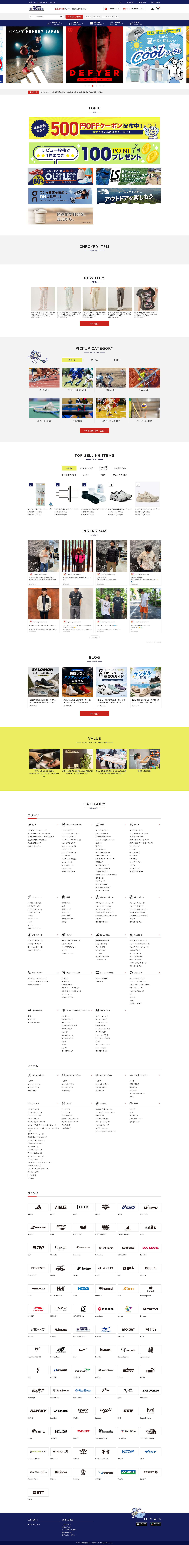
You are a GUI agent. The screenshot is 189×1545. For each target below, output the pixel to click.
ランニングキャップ (136, 959)
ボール (132, 1081)
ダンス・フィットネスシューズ (71, 991)
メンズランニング (33, 1109)
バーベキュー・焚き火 (103, 1038)
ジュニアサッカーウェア (70, 852)
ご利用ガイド (142, 2)
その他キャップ (135, 1122)
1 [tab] (85, 86)
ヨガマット (65, 981)
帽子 (131, 994)
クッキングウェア (101, 1022)
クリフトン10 (96, 16)
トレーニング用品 (102, 978)
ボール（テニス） (135, 868)
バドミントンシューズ (107, 16)
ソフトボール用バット (103, 852)
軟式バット (99, 846)
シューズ (65, 1032)
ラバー (64, 906)
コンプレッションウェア (69, 1025)
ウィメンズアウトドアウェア (139, 981)
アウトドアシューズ (136, 988)
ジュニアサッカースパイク (70, 833)
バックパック (66, 1109)
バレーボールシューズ (137, 903)
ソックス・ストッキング (103, 887)
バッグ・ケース (100, 881)
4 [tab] (96, 86)
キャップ (64, 1044)
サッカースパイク (67, 830)
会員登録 (130, 2)
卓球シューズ (66, 909)
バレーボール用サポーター (139, 909)
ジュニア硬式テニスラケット (139, 833)
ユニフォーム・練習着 (103, 868)
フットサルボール (67, 865)
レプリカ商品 (66, 856)
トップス (30, 1081)
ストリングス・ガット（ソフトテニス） (141, 843)
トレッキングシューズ (137, 991)
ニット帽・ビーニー (136, 1118)
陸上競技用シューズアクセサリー (39, 833)
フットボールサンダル (69, 846)
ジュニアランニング (34, 1115)
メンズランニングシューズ (138, 940)
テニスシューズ (135, 852)
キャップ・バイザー (136, 862)
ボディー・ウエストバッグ (70, 1118)
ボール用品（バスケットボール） (106, 915)
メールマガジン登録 (69, 1530)
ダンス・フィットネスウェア (70, 988)
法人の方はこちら (34, 1524)
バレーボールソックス (103, 1122)
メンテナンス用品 (102, 884)
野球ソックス (100, 1115)
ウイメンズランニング (35, 1112)
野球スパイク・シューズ (103, 856)
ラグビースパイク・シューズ (71, 940)
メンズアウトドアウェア (137, 978)
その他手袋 (99, 878)
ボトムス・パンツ (33, 1087)
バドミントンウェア (34, 912)
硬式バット (99, 843)
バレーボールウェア (136, 906)
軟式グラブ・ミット (102, 833)
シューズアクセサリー (69, 843)
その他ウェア (32, 1090)
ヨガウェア (65, 978)
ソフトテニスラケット (137, 836)
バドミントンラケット (35, 903)
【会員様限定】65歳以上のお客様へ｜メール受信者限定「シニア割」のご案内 (76, 92)
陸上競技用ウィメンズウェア (37, 840)
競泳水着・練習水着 (102, 940)
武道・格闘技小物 (34, 1022)
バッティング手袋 (101, 871)
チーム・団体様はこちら (133, 9)
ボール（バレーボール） (137, 912)
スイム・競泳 (32, 1175)
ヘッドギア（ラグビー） (69, 947)
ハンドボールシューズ (35, 940)
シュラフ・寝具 (100, 1025)
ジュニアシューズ (67, 1035)
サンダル (31, 1178)
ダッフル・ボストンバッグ (70, 1122)
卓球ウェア (65, 912)
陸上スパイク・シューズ (36, 1156)
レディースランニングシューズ (140, 944)
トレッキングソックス (102, 1125)
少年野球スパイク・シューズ (105, 859)
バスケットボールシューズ (104, 903)
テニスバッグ (134, 856)
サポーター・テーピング (137, 1093)
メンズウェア (66, 1016)
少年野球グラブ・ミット (103, 836)
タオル (132, 1097)
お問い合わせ (155, 2)
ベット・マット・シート (103, 1044)
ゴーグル (99, 953)
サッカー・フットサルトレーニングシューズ (42, 1125)
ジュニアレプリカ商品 (69, 859)
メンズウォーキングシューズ (37, 978)
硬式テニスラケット (136, 830)
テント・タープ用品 (102, 1035)
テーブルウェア (101, 1032)
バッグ (30, 922)
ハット (132, 1112)
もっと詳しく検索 (74, 16)
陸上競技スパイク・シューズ (37, 830)
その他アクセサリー (34, 846)
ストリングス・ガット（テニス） (139, 840)
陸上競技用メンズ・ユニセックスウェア (41, 836)
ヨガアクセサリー (68, 985)
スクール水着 (100, 947)
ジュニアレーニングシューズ (71, 840)
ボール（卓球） (66, 915)
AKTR (117, 16)
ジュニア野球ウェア (102, 865)
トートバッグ (66, 1112)
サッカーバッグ (67, 868)
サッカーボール (67, 862)
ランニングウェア (135, 950)
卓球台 (64, 922)
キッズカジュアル (33, 1172)
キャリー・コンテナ (102, 1016)
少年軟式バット (101, 849)
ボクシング (31, 1019)
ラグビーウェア (67, 944)
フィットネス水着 (101, 944)
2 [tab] (89, 86)
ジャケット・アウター (34, 1084)
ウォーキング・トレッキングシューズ (40, 1162)
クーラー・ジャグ (101, 1019)
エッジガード (134, 849)
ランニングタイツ (135, 953)
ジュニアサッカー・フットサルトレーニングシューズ (43, 1129)
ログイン (119, 2)
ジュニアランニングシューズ (139, 947)
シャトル (30, 915)
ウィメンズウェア (67, 1019)
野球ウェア (99, 862)
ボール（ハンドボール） (35, 947)
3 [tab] (92, 86)
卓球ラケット (66, 903)
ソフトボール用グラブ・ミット (105, 840)
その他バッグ (66, 1128)
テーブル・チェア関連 (103, 1029)
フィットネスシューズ (35, 1153)
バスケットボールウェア (104, 906)
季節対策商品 (134, 1084)
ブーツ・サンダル (67, 1038)
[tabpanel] (94, 54)
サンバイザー (134, 1115)
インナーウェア (67, 994)
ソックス (132, 865)
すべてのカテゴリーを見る (94, 430)
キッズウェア (66, 1022)
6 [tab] (104, 86)
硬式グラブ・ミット (102, 830)
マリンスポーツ (101, 959)
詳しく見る (94, 323)
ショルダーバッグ (67, 1115)
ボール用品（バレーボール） (139, 915)
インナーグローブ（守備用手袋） (106, 875)
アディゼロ (88, 16)
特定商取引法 (67, 1532)
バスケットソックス (102, 1118)
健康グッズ (99, 981)
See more (94, 637)
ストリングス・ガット (34, 906)
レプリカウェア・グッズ (103, 909)
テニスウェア (134, 859)
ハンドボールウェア (34, 944)
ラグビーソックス (101, 1128)
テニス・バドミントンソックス (105, 1112)
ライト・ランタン (101, 1048)
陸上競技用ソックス (34, 843)
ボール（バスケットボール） (105, 912)
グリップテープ (135, 846)
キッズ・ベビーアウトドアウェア (140, 985)
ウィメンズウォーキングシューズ (39, 981)
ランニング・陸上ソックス (104, 1109)
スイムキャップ (101, 950)
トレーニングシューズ (69, 836)
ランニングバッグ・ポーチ (138, 963)
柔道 (29, 1016)
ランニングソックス (136, 956)
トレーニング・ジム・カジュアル (38, 1169)
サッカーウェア (67, 849)
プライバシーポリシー (69, 1535)
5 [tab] (100, 86)
